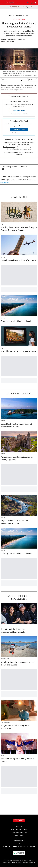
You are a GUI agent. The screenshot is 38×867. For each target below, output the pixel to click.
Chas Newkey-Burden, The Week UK (14, 39)
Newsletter (33, 79)
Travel (26, 15)
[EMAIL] (3, 169)
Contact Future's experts (19, 829)
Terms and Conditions (19, 832)
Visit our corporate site (25, 860)
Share (5, 79)
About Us (19, 826)
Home (10, 15)
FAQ (19, 843)
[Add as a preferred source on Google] (19, 853)
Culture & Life (18, 15)
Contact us (19, 154)
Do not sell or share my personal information (19, 846)
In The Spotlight (19, 19)
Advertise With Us (19, 841)
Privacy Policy (19, 835)
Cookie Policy (19, 838)
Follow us (25, 79)
